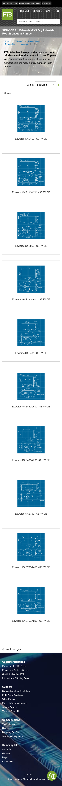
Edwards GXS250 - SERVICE (31, 246)
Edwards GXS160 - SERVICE (31, 138)
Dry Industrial (10, 44)
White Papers (8, 699)
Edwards (24, 44)
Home (7, 41)
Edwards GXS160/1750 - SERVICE (31, 192)
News (5, 728)
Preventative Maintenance (14, 703)
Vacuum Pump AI (10, 711)
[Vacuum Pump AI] (52, 776)
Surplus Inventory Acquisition (16, 691)
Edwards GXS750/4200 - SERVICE (31, 620)
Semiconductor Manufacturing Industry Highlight (31, 779)
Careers (6, 753)
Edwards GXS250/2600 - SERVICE (31, 299)
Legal (5, 757)
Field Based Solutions (12, 695)
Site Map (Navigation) (12, 736)
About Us (6, 749)
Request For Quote (10, 3)
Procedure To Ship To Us (14, 666)
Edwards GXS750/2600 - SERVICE (31, 567)
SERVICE (37, 11)
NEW (47, 11)
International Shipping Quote (15, 678)
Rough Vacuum (34, 41)
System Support (9, 707)
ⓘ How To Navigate (11, 649)
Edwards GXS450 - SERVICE (31, 353)
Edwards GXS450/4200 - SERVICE (31, 460)
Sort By (30, 84)
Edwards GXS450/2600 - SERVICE (31, 406)
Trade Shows (8, 724)
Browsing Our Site (10, 732)
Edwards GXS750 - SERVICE (31, 513)
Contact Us (46, 3)
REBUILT (24, 11)
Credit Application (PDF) (13, 674)
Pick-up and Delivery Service (15, 670)
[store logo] (7, 14)
